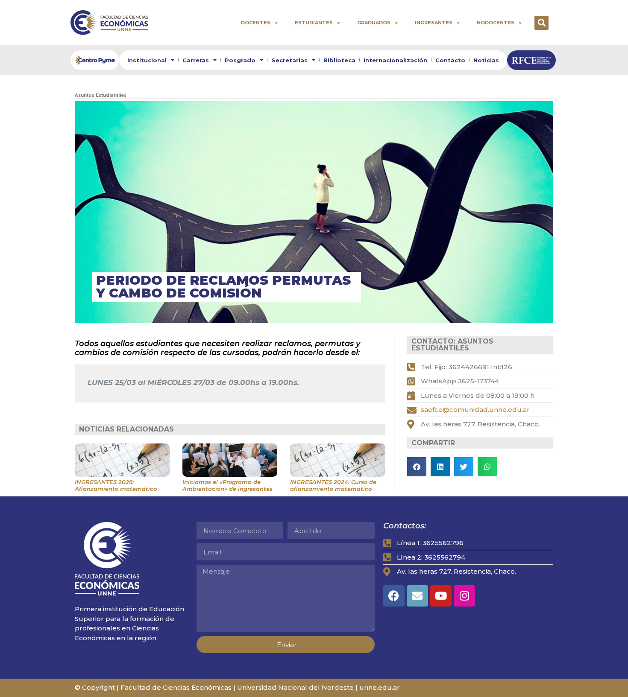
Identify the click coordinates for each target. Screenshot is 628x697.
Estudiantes (314, 23)
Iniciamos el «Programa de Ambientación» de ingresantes (227, 485)
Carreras (195, 60)
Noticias (486, 60)
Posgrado (240, 60)
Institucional (147, 60)
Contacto (450, 60)
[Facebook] (394, 596)
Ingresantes (433, 23)
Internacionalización (395, 60)
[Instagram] (464, 596)
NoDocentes (495, 23)
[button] (541, 23)
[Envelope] (417, 596)
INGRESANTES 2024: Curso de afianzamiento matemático (333, 485)
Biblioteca (339, 60)
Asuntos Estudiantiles (100, 95)
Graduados (373, 23)
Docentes (255, 23)
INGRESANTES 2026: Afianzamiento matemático (116, 485)
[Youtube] (441, 596)
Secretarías (290, 60)
